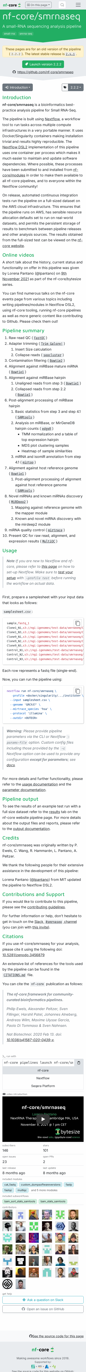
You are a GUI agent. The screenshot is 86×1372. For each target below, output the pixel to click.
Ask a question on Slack (44, 1300)
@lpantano (40, 879)
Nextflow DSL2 (14, 147)
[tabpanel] (43, 1062)
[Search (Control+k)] (62, 5)
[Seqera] (33, 1366)
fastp (69, 1184)
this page (49, 566)
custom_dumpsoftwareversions (40, 1184)
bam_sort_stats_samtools (19, 1201)
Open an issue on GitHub (45, 1309)
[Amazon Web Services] (40, 1366)
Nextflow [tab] (43, 1078)
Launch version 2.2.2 (45, 64)
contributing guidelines (46, 907)
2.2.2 (75, 87)
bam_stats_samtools (53, 1201)
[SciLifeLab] (54, 1366)
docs (11, 765)
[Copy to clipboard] (78, 623)
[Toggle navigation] (78, 5)
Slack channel (55, 922)
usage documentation (40, 784)
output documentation (31, 829)
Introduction (19, 87)
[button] (43, 1119)
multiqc (22, 1190)
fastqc (8, 1190)
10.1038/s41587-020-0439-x (30, 1040)
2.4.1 (70, 54)
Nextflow (52, 119)
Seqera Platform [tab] (43, 1086)
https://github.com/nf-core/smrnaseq (45, 72)
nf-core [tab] (43, 1070)
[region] (43, 641)
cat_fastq (10, 1184)
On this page (38, 5)
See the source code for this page (58, 1336)
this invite (40, 927)
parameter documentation (23, 790)
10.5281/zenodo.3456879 (23, 955)
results (54, 812)
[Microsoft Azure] (47, 1366)
